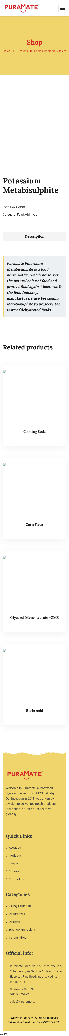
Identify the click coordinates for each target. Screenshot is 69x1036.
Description (34, 236)
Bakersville (15, 1022)
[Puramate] (22, 8)
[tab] (34, 236)
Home (6, 51)
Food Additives (27, 214)
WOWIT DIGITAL (51, 1022)
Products (22, 51)
